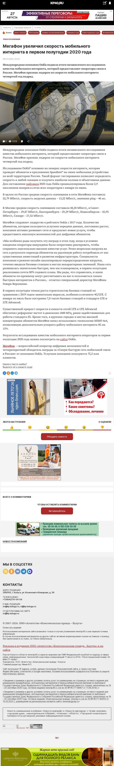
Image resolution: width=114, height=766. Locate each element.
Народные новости (22, 28)
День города (20, 33)
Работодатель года (90, 33)
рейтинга (32, 184)
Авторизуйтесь (57, 511)
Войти (109, 3)
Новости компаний (11, 39)
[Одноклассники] (8, 373)
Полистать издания (12, 627)
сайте (64, 339)
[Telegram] (16, 373)
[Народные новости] (104, 3)
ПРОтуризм (34, 33)
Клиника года (73, 33)
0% (12, 427)
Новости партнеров (75, 711)
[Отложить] (22, 141)
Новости (7, 28)
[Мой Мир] (12, 373)
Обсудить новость (57, 436)
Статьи (37, 28)
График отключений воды (53, 33)
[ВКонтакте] (4, 373)
